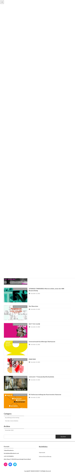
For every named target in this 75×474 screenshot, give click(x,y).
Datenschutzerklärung (45, 456)
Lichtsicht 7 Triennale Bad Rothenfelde (41, 377)
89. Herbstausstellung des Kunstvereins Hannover (45, 394)
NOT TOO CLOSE (34, 324)
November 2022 (9, 430)
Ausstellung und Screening (12, 417)
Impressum (42, 452)
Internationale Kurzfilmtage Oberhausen (42, 341)
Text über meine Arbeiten (11, 421)
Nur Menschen (33, 306)
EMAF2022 (32, 359)
